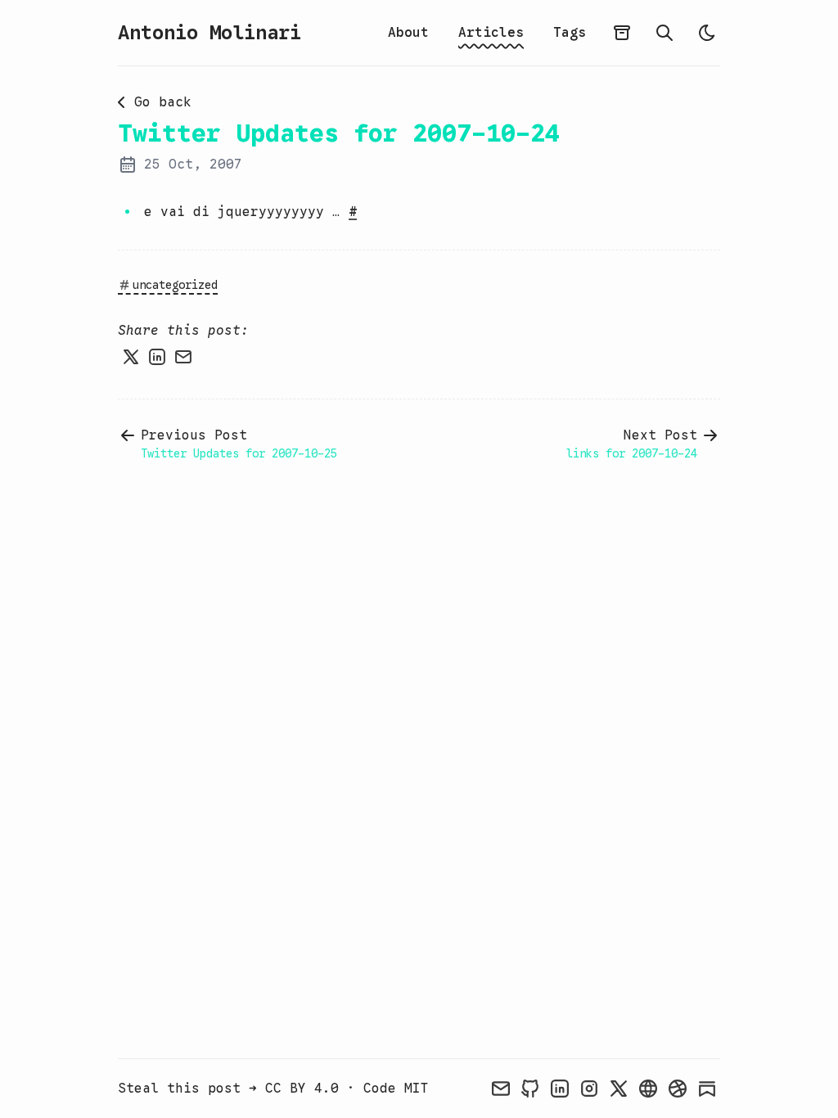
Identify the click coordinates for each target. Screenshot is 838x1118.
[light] (707, 33)
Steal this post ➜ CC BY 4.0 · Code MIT (273, 1088)
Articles (491, 33)
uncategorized (175, 284)
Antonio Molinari (209, 32)
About (408, 33)
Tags (569, 33)
